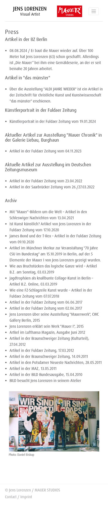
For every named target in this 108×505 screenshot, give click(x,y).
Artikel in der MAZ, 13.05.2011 (33, 368)
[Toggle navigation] (94, 11)
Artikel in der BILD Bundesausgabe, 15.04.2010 (46, 374)
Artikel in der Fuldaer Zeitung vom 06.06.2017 (46, 302)
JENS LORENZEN (30, 11)
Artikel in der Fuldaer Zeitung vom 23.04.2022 (46, 181)
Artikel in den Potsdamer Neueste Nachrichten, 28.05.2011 (56, 362)
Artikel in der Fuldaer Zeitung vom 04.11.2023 (45, 151)
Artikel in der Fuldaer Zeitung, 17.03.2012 (42, 350)
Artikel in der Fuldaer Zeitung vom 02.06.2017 (46, 308)
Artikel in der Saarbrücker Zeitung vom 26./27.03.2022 (52, 187)
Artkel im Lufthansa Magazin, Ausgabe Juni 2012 (47, 332)
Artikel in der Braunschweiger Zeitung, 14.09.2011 (49, 356)
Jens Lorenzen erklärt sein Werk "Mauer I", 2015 (47, 326)
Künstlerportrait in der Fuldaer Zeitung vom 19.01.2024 (53, 121)
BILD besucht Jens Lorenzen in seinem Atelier (45, 380)
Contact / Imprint (18, 496)
